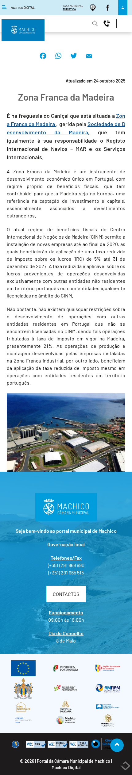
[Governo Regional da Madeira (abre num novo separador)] (107, 668)
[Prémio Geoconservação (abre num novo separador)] (23, 720)
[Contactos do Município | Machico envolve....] (107, 23)
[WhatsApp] (58, 60)
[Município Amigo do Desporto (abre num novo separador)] (107, 720)
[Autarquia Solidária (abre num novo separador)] (65, 707)
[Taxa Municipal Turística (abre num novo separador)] (74, 7)
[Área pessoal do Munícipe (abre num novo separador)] (123, 7)
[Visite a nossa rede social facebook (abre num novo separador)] (108, 7)
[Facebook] (43, 60)
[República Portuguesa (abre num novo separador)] (65, 668)
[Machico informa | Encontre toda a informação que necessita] (96, 23)
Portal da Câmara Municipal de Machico (73, 761)
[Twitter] (74, 60)
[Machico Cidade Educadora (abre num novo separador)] (65, 720)
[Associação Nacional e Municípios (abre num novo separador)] (65, 688)
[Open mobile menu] (66, 20)
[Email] (89, 60)
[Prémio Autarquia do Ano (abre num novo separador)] (23, 707)
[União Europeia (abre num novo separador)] (23, 668)
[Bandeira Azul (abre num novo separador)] (107, 707)
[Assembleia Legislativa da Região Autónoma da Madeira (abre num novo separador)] (23, 688)
